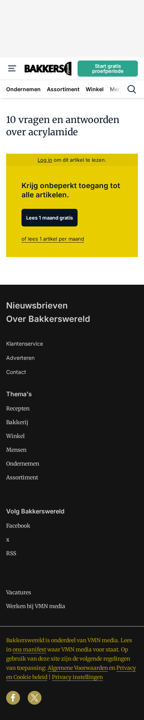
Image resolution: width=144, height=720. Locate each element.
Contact (16, 372)
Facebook (18, 525)
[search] (132, 89)
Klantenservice (24, 343)
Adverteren (20, 357)
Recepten (18, 408)
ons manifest (29, 649)
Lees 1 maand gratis (49, 218)
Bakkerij (17, 422)
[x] (34, 698)
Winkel (15, 436)
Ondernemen (22, 463)
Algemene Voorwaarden (78, 667)
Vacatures (18, 592)
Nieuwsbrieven (37, 305)
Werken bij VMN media (35, 606)
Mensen (16, 449)
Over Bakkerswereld (48, 319)
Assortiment (22, 477)
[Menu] (12, 68)
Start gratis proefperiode (108, 68)
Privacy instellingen (77, 677)
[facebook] (13, 698)
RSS (11, 553)
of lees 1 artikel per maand (53, 239)
